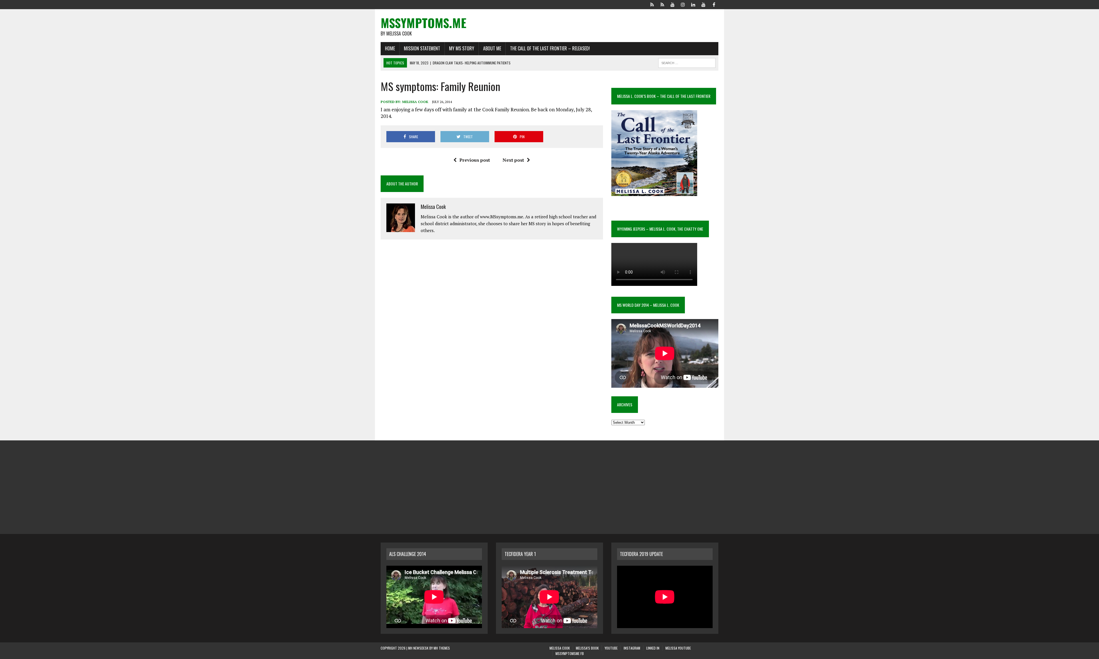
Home (390, 48)
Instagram (632, 648)
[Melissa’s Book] (662, 4)
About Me (492, 48)
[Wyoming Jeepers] (672, 4)
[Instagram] (682, 4)
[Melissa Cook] (652, 4)
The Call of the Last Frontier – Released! (550, 48)
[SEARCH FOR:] (686, 62)
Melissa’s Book (587, 648)
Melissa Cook (415, 102)
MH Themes (442, 648)
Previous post (474, 160)
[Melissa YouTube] (703, 4)
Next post (513, 160)
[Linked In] (693, 4)
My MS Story (461, 48)
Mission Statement (422, 48)
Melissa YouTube (678, 648)
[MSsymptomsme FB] (713, 4)
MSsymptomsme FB (570, 653)
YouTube (611, 648)
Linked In (652, 648)
